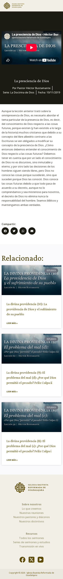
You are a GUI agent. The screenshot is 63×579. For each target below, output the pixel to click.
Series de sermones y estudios (31, 542)
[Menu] (58, 5)
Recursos (31, 533)
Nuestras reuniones (31, 513)
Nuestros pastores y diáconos (31, 517)
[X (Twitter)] (31, 560)
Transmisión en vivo (31, 546)
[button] (5, 231)
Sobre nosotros (31, 504)
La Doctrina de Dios (22, 92)
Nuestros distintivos (31, 521)
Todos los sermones (31, 538)
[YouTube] (40, 560)
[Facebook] (22, 560)
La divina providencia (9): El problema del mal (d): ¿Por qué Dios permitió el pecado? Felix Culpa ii (31, 378)
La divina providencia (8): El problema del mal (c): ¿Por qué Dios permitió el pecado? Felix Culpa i (31, 446)
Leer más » (12, 323)
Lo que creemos (31, 508)
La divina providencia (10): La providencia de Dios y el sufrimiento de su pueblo (31, 309)
